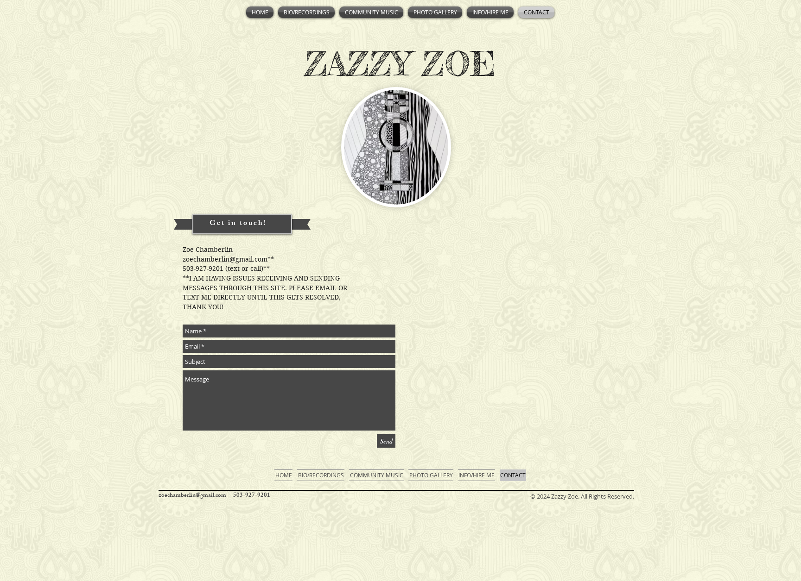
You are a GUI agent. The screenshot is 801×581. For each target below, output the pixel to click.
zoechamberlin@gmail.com (225, 259)
